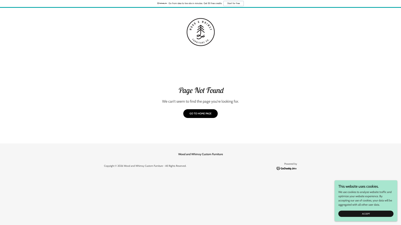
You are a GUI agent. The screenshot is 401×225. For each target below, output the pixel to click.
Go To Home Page (200, 113)
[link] (200, 32)
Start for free (233, 3)
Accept (366, 213)
